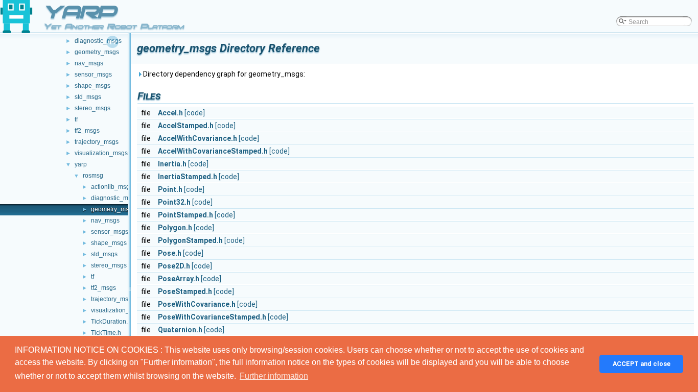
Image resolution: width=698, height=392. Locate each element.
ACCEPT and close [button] (641, 364)
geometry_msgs (97, 52)
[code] (194, 113)
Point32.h (174, 202)
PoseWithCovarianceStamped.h (212, 317)
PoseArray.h (178, 279)
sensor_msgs (93, 74)
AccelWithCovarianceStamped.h (213, 151)
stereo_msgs (92, 108)
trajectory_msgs (97, 141)
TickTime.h (106, 332)
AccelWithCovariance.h (197, 138)
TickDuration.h (111, 321)
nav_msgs (89, 63)
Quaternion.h (180, 330)
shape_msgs (92, 85)
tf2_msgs (87, 130)
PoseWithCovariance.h (197, 304)
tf (76, 119)
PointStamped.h (185, 215)
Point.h (170, 189)
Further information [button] (274, 376)
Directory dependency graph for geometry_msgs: (223, 74)
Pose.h (169, 253)
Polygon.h (175, 228)
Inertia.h (172, 164)
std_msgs (88, 97)
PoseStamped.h (185, 291)
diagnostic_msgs (98, 40)
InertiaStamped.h (187, 177)
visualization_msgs (101, 153)
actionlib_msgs (112, 186)
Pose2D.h (174, 266)
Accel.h (170, 113)
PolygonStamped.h (190, 240)
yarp (81, 164)
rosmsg (93, 175)
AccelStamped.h (186, 125)
